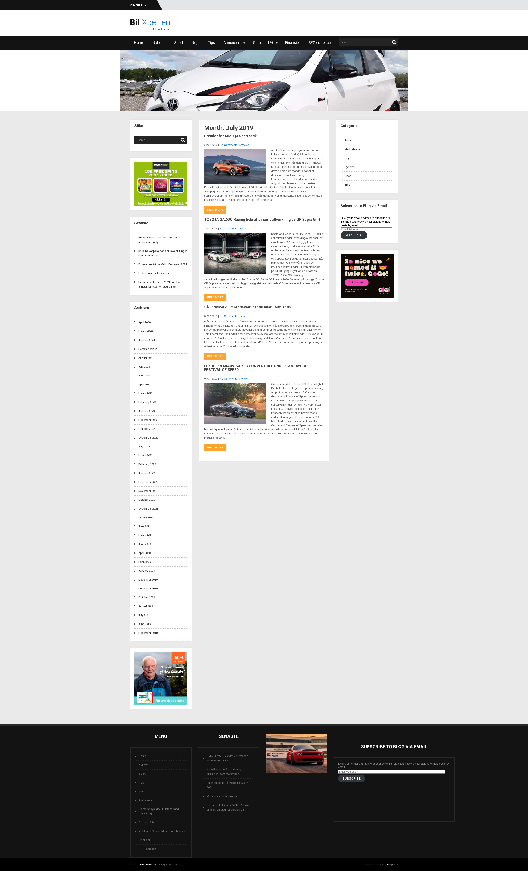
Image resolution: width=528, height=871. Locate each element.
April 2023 (144, 384)
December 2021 (148, 482)
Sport (178, 42)
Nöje (195, 42)
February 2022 (147, 464)
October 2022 (146, 428)
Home (139, 42)
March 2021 (145, 535)
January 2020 (146, 570)
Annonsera (232, 42)
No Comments (228, 144)
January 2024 (146, 340)
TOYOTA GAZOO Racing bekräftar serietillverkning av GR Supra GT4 (262, 219)
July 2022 (144, 446)
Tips (211, 42)
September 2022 (148, 437)
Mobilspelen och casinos (153, 273)
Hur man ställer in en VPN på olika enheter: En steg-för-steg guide (228, 807)
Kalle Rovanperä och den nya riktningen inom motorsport (225, 771)
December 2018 (148, 632)
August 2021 (145, 517)
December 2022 (148, 419)
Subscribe (354, 235)
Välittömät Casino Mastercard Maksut (162, 831)
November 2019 (148, 588)
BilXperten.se (148, 864)
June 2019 (144, 624)
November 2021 (148, 490)
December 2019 (148, 579)
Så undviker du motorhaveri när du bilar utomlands (247, 307)
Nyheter (159, 42)
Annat (348, 140)
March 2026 (145, 331)
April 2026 (144, 322)
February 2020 (147, 561)
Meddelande (352, 149)
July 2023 (144, 366)
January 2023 (146, 411)
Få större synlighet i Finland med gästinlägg (159, 811)
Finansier (292, 42)
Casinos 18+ (263, 42)
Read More (215, 209)
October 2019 (146, 597)
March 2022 (145, 455)
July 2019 (144, 615)
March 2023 (145, 393)
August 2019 (145, 606)
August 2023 (145, 357)
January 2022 (146, 473)
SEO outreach (320, 42)
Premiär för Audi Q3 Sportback (230, 136)
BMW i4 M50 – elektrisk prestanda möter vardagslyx (227, 758)
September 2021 (148, 508)
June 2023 (144, 375)
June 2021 (144, 526)
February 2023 (147, 402)
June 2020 (144, 544)
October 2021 (146, 499)
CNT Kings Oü (389, 864)
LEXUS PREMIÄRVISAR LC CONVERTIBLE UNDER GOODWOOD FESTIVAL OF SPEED (256, 368)
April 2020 (144, 553)
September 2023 (148, 349)
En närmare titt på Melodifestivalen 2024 (162, 264)
